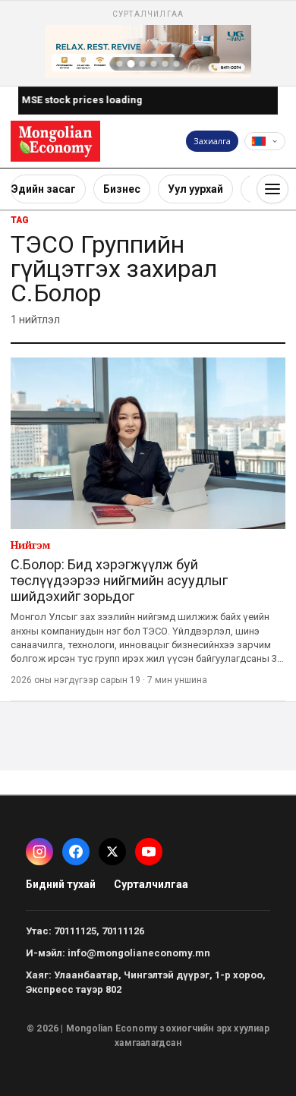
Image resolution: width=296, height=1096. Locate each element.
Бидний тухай (61, 884)
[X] (112, 851)
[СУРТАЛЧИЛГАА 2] (131, 64)
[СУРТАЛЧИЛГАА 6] (177, 64)
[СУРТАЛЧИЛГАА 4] (154, 64)
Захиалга (212, 140)
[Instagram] (39, 851)
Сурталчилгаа (151, 884)
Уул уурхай (195, 189)
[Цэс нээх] (272, 189)
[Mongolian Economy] (55, 141)
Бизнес (121, 189)
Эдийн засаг (43, 189)
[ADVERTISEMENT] (148, 43)
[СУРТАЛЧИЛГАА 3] (142, 64)
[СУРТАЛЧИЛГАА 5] (165, 64)
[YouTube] (148, 851)
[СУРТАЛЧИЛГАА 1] (120, 64)
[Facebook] (76, 851)
